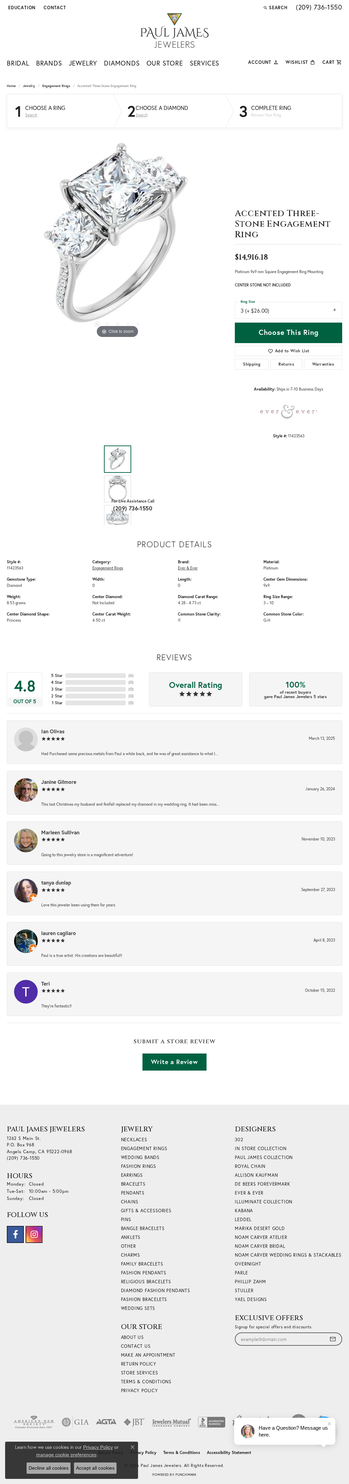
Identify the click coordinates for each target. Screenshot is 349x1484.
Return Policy (138, 1364)
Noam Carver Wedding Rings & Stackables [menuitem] (288, 1255)
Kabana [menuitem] (244, 1211)
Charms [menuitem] (130, 1255)
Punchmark (186, 1474)
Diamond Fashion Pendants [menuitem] (155, 1291)
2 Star (57, 695)
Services (204, 63)
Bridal (18, 63)
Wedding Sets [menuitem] (138, 1308)
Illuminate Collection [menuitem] (263, 1202)
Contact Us (136, 1346)
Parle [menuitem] (241, 1273)
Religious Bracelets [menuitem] (146, 1282)
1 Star (57, 702)
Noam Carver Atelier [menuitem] (261, 1237)
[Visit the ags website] (34, 1422)
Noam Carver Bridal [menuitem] (260, 1246)
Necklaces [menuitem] (134, 1140)
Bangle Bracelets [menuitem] (143, 1228)
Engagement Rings (56, 86)
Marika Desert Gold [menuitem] (260, 1228)
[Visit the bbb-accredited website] (211, 1422)
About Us (132, 1337)
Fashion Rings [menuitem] (138, 1166)
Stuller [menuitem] (244, 1291)
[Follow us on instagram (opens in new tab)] (34, 1234)
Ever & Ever (188, 567)
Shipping (251, 364)
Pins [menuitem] (126, 1219)
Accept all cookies (95, 1468)
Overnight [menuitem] (248, 1264)
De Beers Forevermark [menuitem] (262, 1184)
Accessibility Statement (229, 1452)
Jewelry (83, 63)
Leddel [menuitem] (243, 1219)
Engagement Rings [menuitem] (144, 1148)
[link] (54, 7)
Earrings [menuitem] (132, 1175)
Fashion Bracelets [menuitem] (144, 1299)
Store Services (139, 1373)
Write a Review (174, 1062)
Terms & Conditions (146, 1382)
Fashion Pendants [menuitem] (143, 1273)
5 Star (57, 675)
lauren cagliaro (58, 933)
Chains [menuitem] (129, 1202)
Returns (286, 364)
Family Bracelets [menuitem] (142, 1264)
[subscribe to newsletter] (333, 1339)
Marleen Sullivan (60, 832)
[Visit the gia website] (75, 1422)
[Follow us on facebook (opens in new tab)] (15, 1234)
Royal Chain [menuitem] (250, 1166)
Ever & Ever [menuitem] (249, 1193)
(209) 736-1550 (132, 508)
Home (11, 86)
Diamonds (121, 63)
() (131, 675)
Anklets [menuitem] (131, 1237)
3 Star (57, 689)
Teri (45, 983)
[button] (21, 7)
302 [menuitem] (239, 1140)
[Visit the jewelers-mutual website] (171, 1422)
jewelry (29, 86)
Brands (49, 63)
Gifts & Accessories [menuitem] (146, 1211)
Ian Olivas (52, 731)
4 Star (57, 682)
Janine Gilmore (58, 781)
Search (31, 115)
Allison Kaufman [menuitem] (256, 1175)
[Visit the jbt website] (134, 1422)
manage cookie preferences (66, 1454)
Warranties (323, 364)
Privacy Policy (139, 1391)
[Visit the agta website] (106, 1422)
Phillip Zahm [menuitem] (250, 1282)
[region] (117, 237)
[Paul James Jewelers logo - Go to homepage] (174, 30)
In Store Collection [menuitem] (260, 1148)
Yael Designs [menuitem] (251, 1299)
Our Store (165, 63)
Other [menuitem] (128, 1246)
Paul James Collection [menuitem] (264, 1157)
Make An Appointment (148, 1355)
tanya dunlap (56, 882)
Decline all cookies (49, 1468)
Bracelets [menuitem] (133, 1184)
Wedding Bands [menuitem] (140, 1157)
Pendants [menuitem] (133, 1193)
